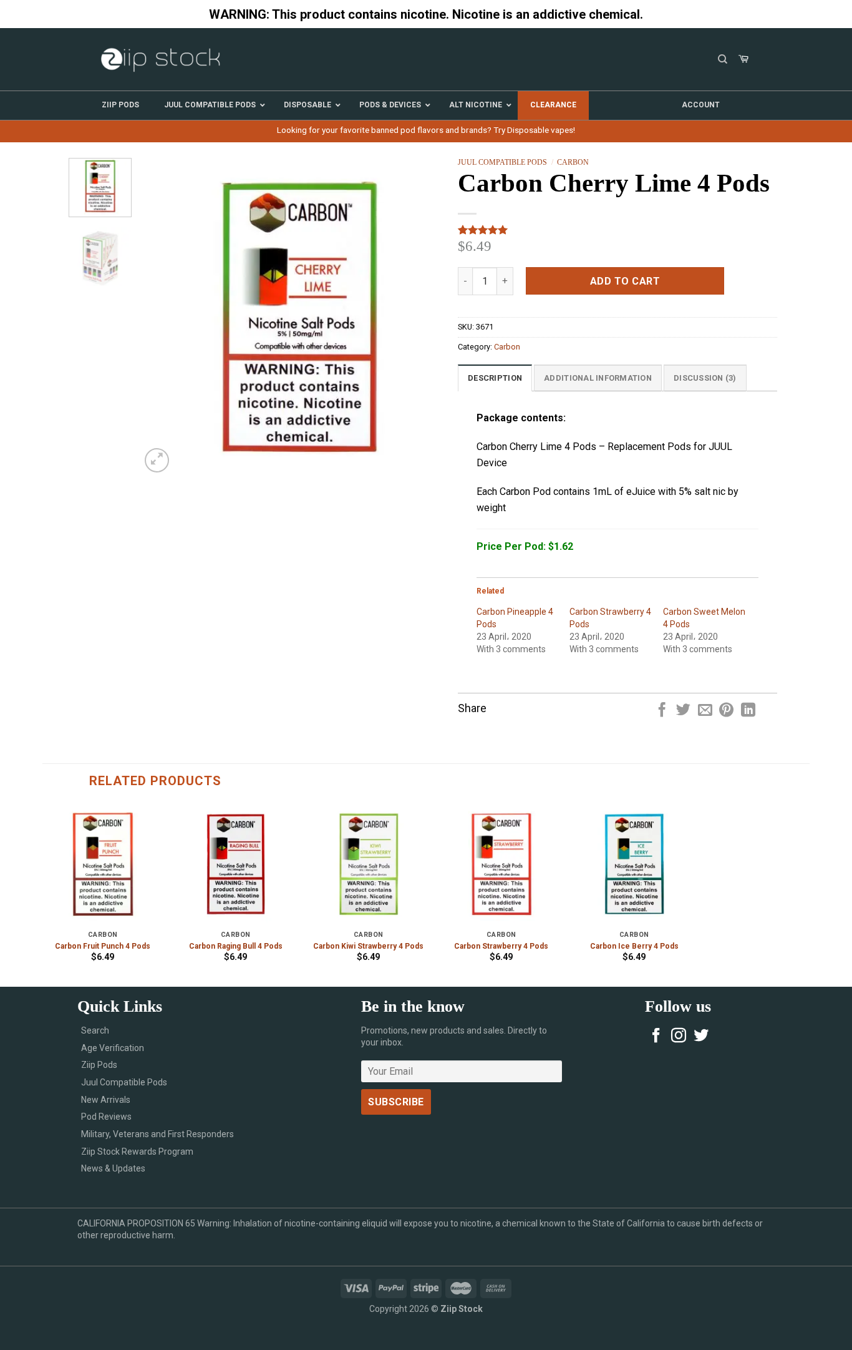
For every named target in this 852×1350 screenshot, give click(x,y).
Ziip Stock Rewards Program (137, 1152)
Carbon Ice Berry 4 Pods (634, 946)
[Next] (436, 316)
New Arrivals (105, 1100)
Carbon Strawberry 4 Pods (501, 946)
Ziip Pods (99, 1065)
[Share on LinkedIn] (748, 711)
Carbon (573, 162)
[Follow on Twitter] (701, 1036)
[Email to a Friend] (705, 711)
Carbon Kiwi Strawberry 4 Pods (368, 946)
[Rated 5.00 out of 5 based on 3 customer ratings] (617, 230)
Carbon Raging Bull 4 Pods (236, 946)
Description (495, 378)
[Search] (722, 59)
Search (95, 1030)
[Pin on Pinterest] (726, 711)
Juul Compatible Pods (502, 162)
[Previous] (162, 316)
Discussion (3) (705, 378)
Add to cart (625, 281)
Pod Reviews (106, 1117)
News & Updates (113, 1168)
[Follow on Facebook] (656, 1036)
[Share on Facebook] (662, 711)
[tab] (495, 377)
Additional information (598, 378)
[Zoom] (157, 460)
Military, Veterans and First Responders (157, 1134)
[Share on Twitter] (683, 711)
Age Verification (112, 1048)
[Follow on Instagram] (678, 1036)
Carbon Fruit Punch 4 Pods (102, 946)
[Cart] (743, 59)
